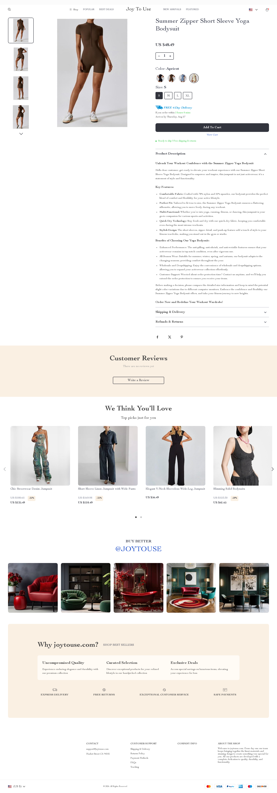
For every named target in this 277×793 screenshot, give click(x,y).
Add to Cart (212, 127)
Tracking (134, 767)
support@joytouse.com (97, 749)
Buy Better (138, 541)
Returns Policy (137, 754)
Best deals (106, 9)
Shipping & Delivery (140, 749)
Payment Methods (139, 758)
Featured (192, 9)
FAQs (133, 763)
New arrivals (172, 9)
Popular (88, 9)
